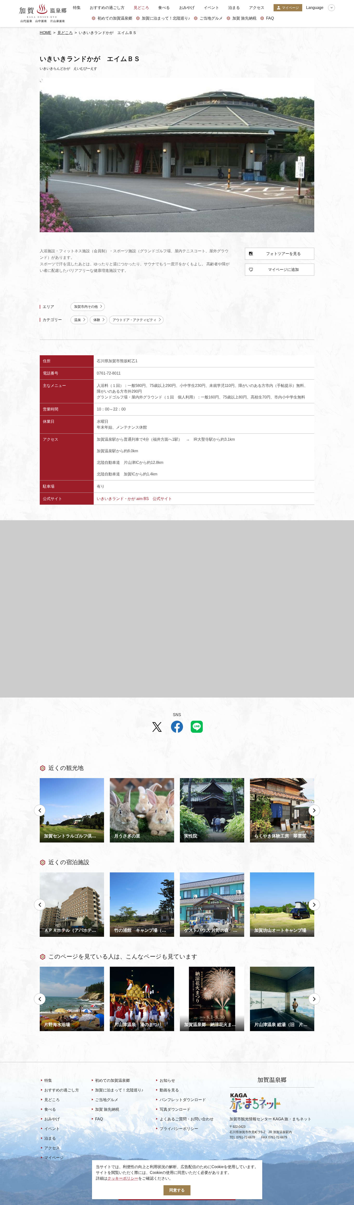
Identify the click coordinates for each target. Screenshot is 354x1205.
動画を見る (169, 1090)
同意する (177, 1190)
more (44, 780)
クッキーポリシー (122, 1178)
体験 (96, 320)
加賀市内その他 (86, 306)
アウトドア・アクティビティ (135, 320)
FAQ (270, 18)
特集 (77, 8)
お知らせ (167, 1080)
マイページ (290, 8)
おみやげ (187, 8)
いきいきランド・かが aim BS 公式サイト (134, 499)
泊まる (234, 8)
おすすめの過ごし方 (107, 8)
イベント (211, 8)
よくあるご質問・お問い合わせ (186, 1119)
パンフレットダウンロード (183, 1100)
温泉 (77, 320)
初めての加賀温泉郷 (115, 18)
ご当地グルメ (211, 18)
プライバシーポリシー (179, 1129)
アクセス (256, 8)
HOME (45, 33)
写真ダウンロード (175, 1109)
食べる (164, 8)
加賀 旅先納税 (244, 18)
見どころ (141, 8)
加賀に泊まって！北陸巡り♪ (166, 18)
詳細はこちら (51, 969)
